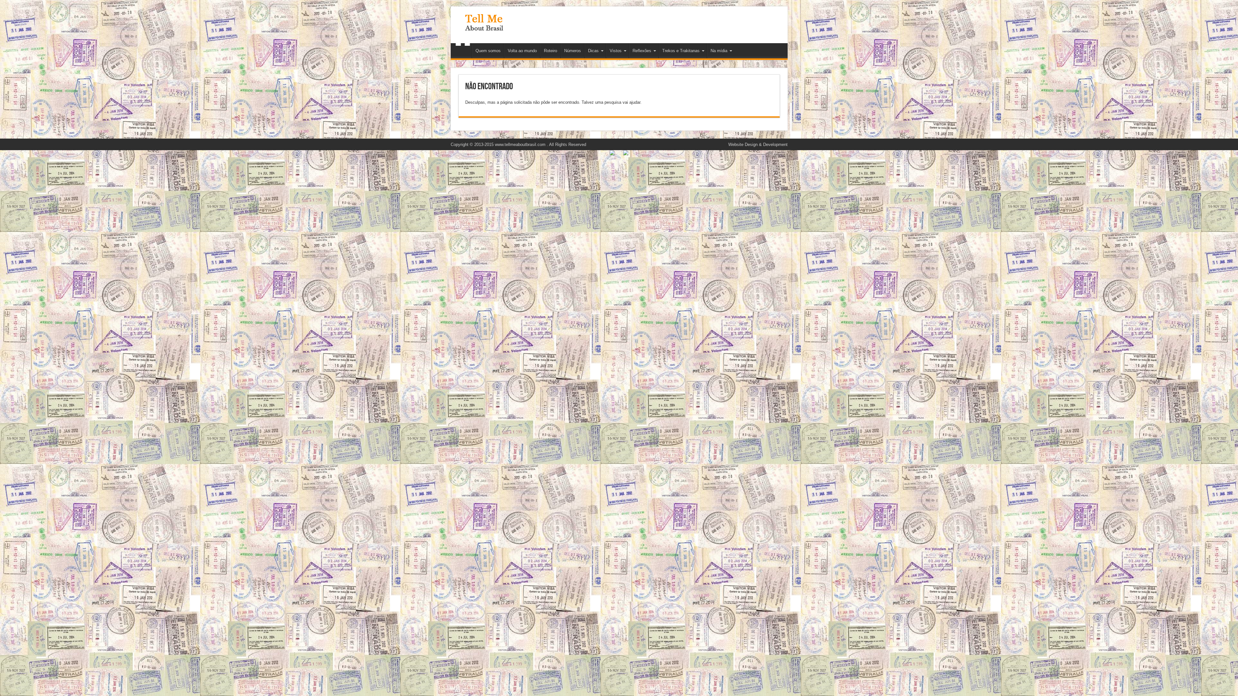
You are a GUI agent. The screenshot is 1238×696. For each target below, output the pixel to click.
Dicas (593, 50)
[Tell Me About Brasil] (484, 27)
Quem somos (488, 50)
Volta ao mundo (522, 50)
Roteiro (550, 50)
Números (572, 50)
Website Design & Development (758, 144)
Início (463, 51)
